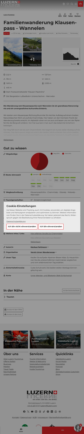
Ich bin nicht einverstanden (22, 226)
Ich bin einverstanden (51, 226)
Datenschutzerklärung (16, 221)
